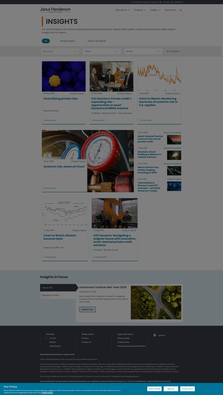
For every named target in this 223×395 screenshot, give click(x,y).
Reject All (171, 389)
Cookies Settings (154, 389)
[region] (111, 389)
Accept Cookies (187, 389)
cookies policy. (47, 393)
